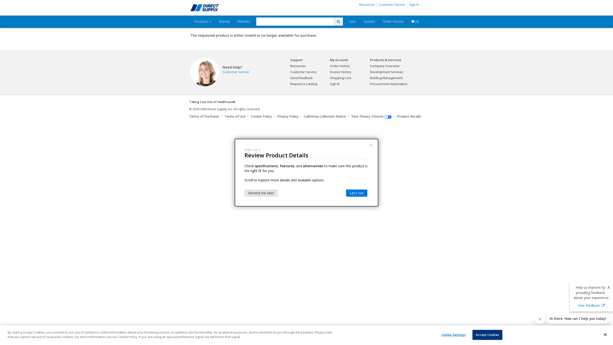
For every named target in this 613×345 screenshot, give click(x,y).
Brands (224, 21)
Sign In (414, 4)
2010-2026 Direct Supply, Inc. (213, 109)
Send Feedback (301, 78)
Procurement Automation (388, 84)
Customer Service (392, 4)
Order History (393, 21)
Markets (244, 21)
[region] (306, 335)
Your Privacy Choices (368, 116)
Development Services (386, 72)
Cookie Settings (453, 335)
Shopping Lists (341, 78)
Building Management (386, 78)
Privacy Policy (287, 116)
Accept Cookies (487, 335)
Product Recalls (409, 116)
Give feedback (589, 305)
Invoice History (340, 72)
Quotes (369, 21)
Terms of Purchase (204, 116)
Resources (367, 4)
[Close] (605, 334)
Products (201, 21)
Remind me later (261, 193)
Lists (352, 21)
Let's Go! (356, 193)
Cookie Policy (261, 116)
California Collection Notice (325, 116)
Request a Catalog (303, 84)
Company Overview (384, 66)
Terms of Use (234, 116)
